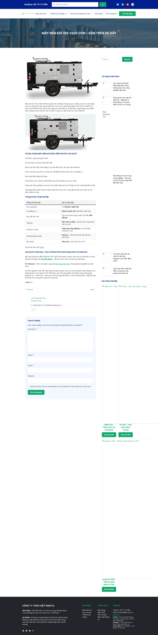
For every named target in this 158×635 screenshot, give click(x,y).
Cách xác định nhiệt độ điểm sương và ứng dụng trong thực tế (122, 271)
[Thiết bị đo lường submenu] (66, 13)
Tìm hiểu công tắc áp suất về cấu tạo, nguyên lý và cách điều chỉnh (122, 257)
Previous (29, 289)
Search (127, 59)
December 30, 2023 (36, 301)
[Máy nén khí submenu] (46, 13)
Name (31, 355)
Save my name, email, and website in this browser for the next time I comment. (60, 386)
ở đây (42, 247)
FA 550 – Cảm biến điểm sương (126, 427)
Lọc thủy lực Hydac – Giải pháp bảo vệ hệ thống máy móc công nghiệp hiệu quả (121, 86)
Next (92, 289)
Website (31, 376)
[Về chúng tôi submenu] (117, 13)
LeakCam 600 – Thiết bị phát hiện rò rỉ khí (109, 582)
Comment (32, 329)
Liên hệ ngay (127, 14)
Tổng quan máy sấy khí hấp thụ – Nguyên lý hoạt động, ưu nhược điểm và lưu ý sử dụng (122, 101)
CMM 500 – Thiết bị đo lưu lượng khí (109, 427)
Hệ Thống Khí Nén (38, 298)
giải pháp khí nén (62, 264)
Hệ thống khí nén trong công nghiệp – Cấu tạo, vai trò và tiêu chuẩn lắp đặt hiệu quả (122, 179)
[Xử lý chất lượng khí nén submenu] (91, 13)
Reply (33, 310)
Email (30, 365)
